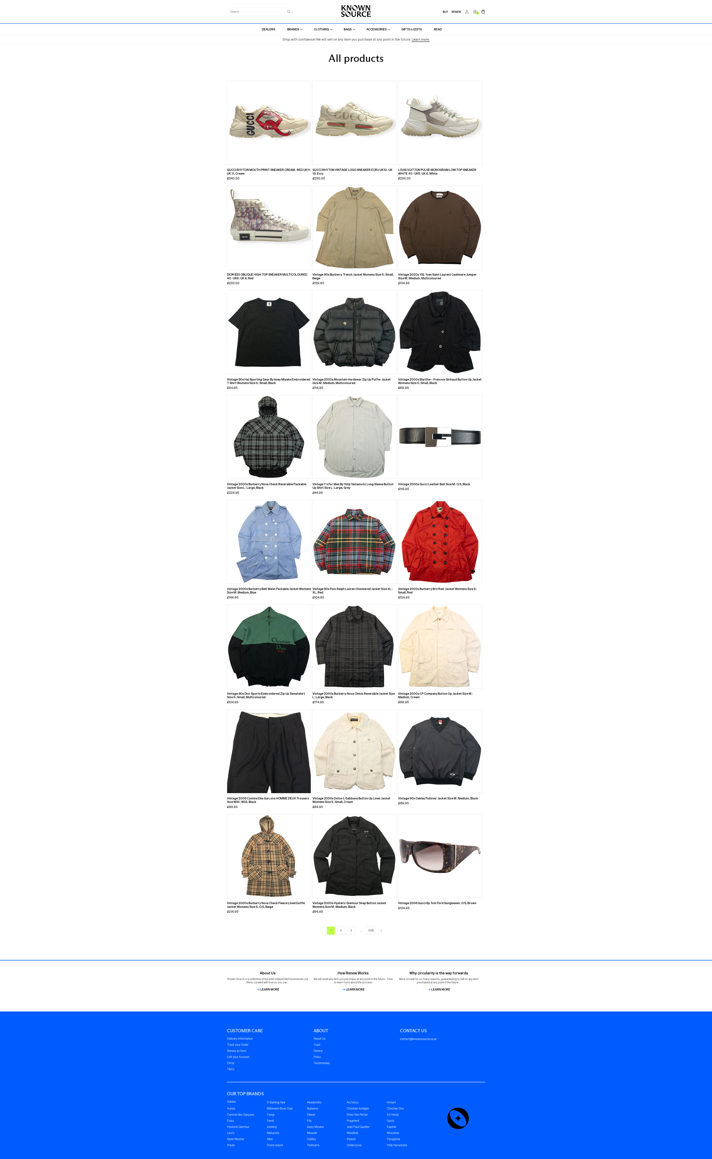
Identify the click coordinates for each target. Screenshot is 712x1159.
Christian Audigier (358, 1108)
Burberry (312, 1108)
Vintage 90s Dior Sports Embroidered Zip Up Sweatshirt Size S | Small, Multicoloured (266, 695)
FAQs (230, 1063)
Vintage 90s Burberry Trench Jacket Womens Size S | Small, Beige (353, 276)
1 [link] (331, 930)
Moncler (312, 1133)
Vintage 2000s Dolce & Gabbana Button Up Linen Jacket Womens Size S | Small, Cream (351, 800)
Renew (318, 1051)
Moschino (393, 1133)
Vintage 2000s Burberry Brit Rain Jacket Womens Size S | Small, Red (437, 590)
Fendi (270, 1121)
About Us (320, 1038)
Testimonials (322, 1063)
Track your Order (237, 1045)
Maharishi (273, 1133)
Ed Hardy (393, 1114)
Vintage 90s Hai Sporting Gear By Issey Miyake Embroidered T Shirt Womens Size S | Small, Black (268, 381)
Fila (309, 1121)
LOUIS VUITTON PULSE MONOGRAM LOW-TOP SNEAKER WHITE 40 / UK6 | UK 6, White (437, 171)
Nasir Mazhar (235, 1139)
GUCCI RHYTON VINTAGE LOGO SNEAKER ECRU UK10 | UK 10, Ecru (352, 171)
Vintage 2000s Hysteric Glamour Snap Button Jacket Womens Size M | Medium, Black (349, 904)
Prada (231, 1145)
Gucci (390, 1121)
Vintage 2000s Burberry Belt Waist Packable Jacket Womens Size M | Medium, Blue (269, 590)
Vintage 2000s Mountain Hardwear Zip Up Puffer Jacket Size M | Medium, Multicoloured (351, 381)
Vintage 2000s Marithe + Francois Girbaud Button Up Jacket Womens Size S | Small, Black (440, 381)
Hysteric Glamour (238, 1127)
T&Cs (230, 1069)
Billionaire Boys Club (280, 1108)
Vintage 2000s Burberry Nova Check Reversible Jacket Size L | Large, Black (353, 695)
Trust (317, 1045)
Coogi (270, 1114)
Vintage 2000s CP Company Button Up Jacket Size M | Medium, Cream (435, 695)
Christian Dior (395, 1108)
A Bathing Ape (276, 1102)
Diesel (311, 1114)
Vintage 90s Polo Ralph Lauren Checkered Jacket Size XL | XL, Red (352, 590)
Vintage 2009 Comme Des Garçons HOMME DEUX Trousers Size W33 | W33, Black (268, 800)
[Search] (289, 12)
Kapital (391, 1127)
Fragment (353, 1121)
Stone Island (275, 1145)
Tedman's (313, 1145)
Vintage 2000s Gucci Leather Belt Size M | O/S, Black (434, 484)
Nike (270, 1139)
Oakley (311, 1139)
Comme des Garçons (240, 1114)
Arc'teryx (352, 1102)
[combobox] (260, 11)
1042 (371, 930)
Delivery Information (240, 1038)
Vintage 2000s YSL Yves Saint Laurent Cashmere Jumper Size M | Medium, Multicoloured (437, 276)
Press (317, 1057)
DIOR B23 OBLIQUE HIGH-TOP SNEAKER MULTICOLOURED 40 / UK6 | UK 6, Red (267, 276)
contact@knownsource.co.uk (418, 1039)
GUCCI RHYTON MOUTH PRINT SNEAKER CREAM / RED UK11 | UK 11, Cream (269, 171)
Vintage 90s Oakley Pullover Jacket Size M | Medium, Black (438, 798)
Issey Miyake (315, 1127)
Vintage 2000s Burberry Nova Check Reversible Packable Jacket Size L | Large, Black (266, 486)
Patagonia (393, 1139)
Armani (391, 1102)
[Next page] (381, 931)
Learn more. (421, 39)
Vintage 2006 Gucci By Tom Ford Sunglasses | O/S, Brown (437, 903)
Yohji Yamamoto (397, 1145)
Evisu (230, 1121)
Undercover (354, 1145)
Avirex (231, 1108)
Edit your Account (238, 1057)
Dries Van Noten (357, 1114)
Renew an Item (236, 1051)
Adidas (231, 1101)
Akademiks (314, 1102)
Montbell (352, 1133)
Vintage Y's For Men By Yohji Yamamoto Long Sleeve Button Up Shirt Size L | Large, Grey (352, 486)
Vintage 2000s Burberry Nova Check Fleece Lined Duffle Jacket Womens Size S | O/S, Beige (266, 904)
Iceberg (272, 1127)
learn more (269, 989)
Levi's (230, 1133)
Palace (351, 1139)
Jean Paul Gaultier (358, 1127)
